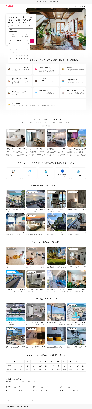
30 (10, 61)
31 (13, 61)
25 (16, 58)
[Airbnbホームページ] (9, 6)
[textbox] (14, 36)
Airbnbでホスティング (79, 6)
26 (19, 58)
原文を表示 (55, 2)
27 (22, 58)
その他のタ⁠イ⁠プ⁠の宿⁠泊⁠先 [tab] (19, 382)
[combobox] (21, 31)
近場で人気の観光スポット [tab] (34, 382)
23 (10, 58)
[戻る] (43, 126)
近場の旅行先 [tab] (9, 382)
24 (13, 58)
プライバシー (19, 406)
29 (27, 58)
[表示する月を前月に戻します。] (10, 40)
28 (24, 58)
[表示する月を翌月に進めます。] (27, 40)
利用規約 (26, 406)
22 (27, 55)
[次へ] (49, 126)
